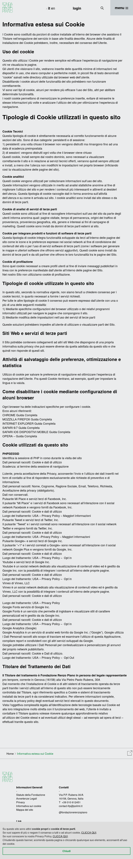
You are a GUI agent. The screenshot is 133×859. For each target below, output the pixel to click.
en (53, 8)
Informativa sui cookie (28, 806)
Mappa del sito (24, 810)
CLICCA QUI (88, 832)
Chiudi (66, 851)
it (49, 8)
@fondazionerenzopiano (73, 812)
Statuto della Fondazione (30, 795)
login (77, 8)
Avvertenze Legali (26, 798)
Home (10, 753)
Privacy (20, 802)
